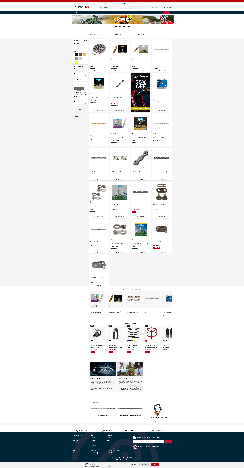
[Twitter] (127, 459)
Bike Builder (155, 12)
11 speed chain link (78, 116)
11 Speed (81, 70)
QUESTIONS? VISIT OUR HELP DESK (152, 3)
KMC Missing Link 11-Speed (117, 243)
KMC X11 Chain (156, 63)
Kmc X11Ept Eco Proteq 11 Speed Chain (140, 243)
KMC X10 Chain (93, 63)
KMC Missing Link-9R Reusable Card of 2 (98, 206)
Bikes (107, 12)
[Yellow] (76, 62)
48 (143, 34)
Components (116, 12)
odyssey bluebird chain (78, 109)
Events (108, 440)
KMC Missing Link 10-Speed (117, 171)
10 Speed (81, 68)
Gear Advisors (110, 442)
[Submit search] (141, 7)
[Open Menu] (95, 7)
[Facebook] (124, 459)
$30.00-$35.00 (81, 103)
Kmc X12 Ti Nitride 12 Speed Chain (139, 137)
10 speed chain (77, 113)
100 (145, 34)
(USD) (169, 3)
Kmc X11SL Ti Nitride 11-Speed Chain (140, 63)
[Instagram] (121, 459)
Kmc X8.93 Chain (93, 171)
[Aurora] (113, 59)
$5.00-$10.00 (81, 92)
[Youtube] (117, 459)
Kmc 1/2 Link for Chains (158, 241)
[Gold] (84, 55)
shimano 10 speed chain (79, 115)
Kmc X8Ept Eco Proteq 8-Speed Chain (161, 171)
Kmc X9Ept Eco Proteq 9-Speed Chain (140, 206)
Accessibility (93, 452)
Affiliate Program (94, 437)
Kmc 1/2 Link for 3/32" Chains (96, 277)
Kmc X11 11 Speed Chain (116, 97)
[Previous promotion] (105, 3)
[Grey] (76, 58)
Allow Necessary (144, 464)
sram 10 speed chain (78, 111)
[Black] (76, 55)
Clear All (85, 40)
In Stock (77, 48)
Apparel (125, 12)
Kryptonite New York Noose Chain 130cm (157, 417)
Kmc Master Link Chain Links (159, 204)
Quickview (157, 421)
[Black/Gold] (132, 133)
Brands (86, 12)
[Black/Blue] (115, 133)
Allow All (154, 464)
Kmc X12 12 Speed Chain (95, 97)
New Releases (95, 12)
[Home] (81, 7)
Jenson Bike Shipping (111, 448)
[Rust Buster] (159, 133)
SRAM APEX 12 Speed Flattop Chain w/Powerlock (130, 415)
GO (79, 88)
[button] (80, 43)
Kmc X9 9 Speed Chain (95, 241)
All (79, 12)
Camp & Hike (145, 12)
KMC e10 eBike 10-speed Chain (138, 171)
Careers (108, 445)
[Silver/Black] (90, 59)
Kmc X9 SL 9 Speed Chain (95, 135)
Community (93, 442)
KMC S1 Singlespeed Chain (158, 137)
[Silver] (80, 58)
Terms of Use (93, 450)
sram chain (76, 107)
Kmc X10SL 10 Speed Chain (117, 137)
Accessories (135, 12)
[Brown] (80, 55)
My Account (75, 437)
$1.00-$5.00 (81, 90)
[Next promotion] (136, 3)
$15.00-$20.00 (81, 96)
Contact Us (163, 3)
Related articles (93, 34)
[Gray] (115, 59)
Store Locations (94, 440)
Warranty (75, 452)
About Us (109, 437)
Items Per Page (139, 34)
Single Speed (81, 79)
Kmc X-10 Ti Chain (115, 63)
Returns (74, 450)
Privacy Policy (108, 466)
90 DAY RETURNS (121, 3)
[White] (84, 58)
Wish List (75, 445)
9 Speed (81, 77)
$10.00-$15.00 (81, 94)
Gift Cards (75, 442)
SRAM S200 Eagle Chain (103, 415)
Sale (167, 12)
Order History (75, 440)
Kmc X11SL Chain (114, 204)
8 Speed (81, 75)
